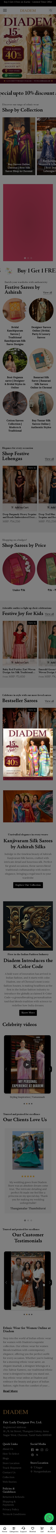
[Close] (48, 732)
